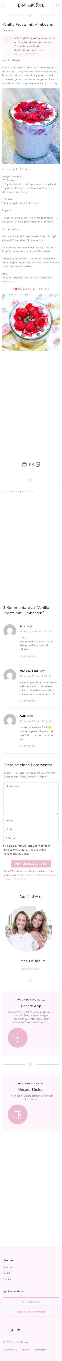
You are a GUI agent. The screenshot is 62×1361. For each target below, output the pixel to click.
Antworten (28, 656)
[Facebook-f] (4, 1330)
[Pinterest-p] (18, 1330)
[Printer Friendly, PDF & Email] (31, 464)
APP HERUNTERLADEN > (29, 51)
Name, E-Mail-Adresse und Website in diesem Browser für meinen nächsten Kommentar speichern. (26, 850)
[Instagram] (11, 1330)
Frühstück (28, 491)
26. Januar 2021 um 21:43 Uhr (36, 631)
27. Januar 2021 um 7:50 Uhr (36, 676)
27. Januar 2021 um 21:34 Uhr (36, 721)
